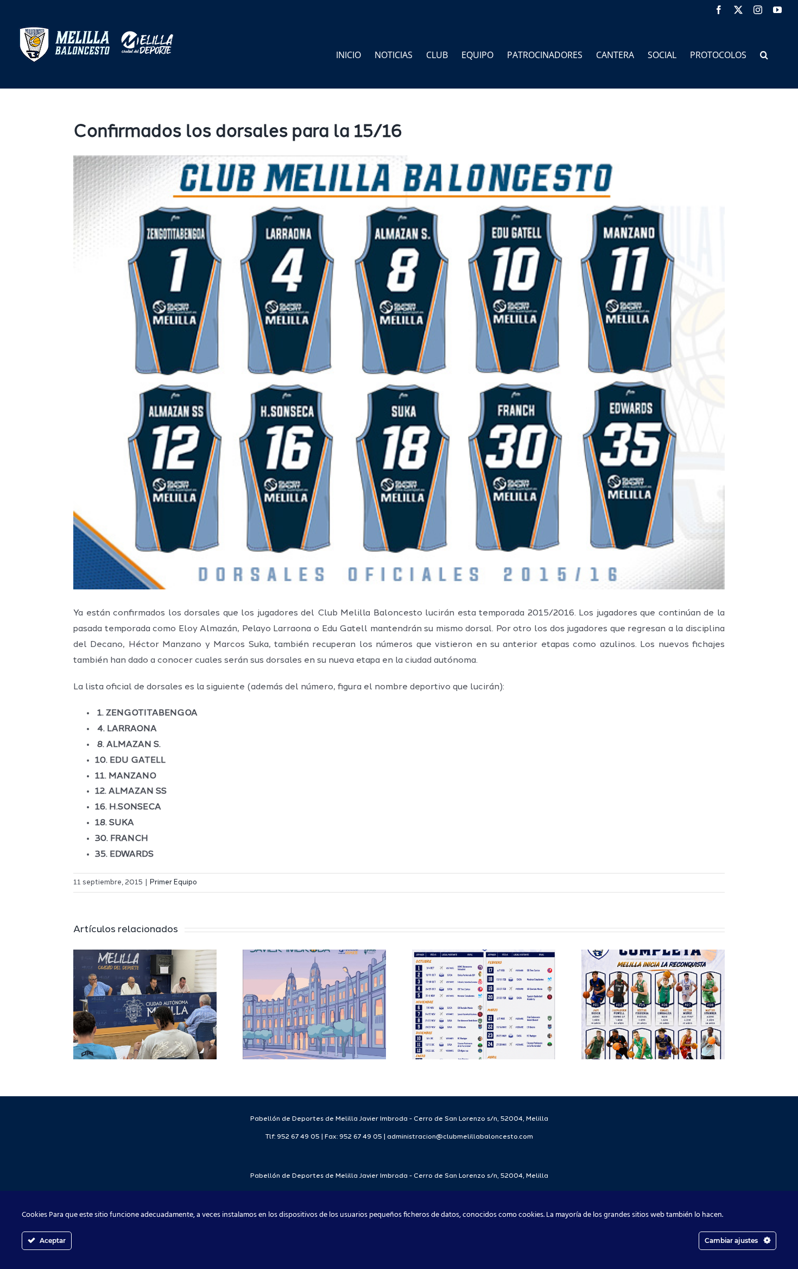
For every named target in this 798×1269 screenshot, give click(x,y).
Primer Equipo (173, 882)
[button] (764, 54)
